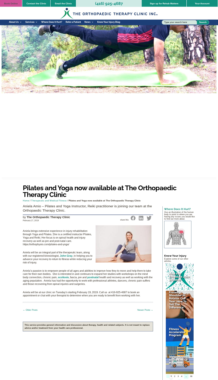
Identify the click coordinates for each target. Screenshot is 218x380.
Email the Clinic (63, 3)
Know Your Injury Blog (108, 22)
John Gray (65, 255)
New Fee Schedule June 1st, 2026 (179, 276)
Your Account (202, 3)
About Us (14, 22)
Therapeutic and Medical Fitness (49, 200)
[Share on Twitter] (149, 219)
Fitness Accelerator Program (177, 332)
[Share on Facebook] (133, 219)
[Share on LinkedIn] (141, 219)
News (87, 22)
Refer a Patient (73, 22)
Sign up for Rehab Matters (164, 3)
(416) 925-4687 (109, 3)
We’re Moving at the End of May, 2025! (178, 359)
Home (26, 200)
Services (29, 22)
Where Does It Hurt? (51, 22)
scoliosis (63, 277)
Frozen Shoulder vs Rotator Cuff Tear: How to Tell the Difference (177, 300)
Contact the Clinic (36, 3)
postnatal (93, 277)
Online (11, 3)
